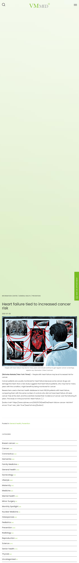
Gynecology (7, 474)
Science (5, 543)
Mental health (8, 496)
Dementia (6, 459)
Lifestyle (5, 480)
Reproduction (8, 538)
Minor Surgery (8, 501)
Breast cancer (8, 443)
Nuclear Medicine (10, 511)
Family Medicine (9, 464)
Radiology (6, 532)
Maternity (6, 485)
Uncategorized (9, 559)
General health (25, 296)
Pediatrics (6, 522)
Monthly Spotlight (10, 506)
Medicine (6, 490)
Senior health (8, 548)
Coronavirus (7, 453)
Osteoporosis (8, 517)
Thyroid (5, 554)
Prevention (36, 296)
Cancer (5, 448)
